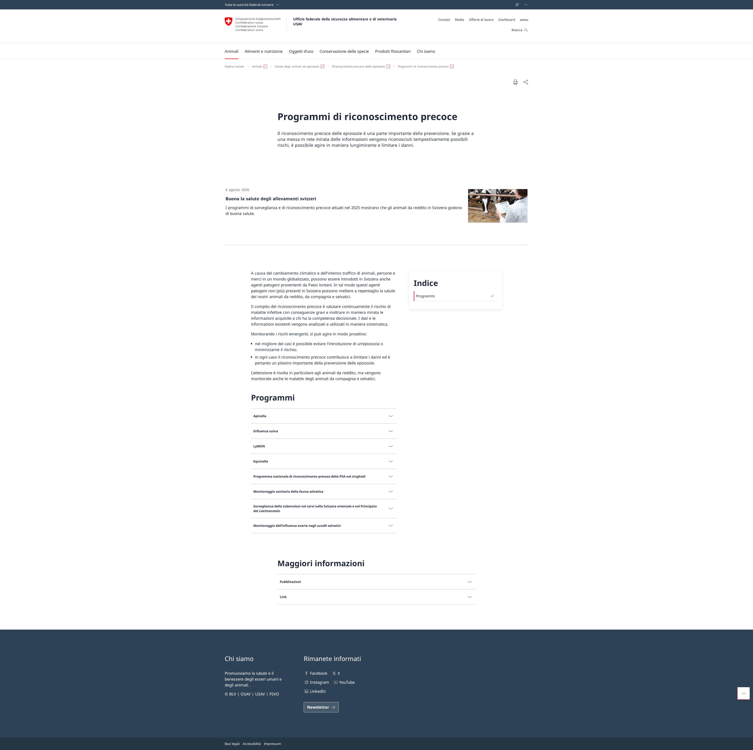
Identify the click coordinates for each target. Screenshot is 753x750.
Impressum (272, 744)
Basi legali (232, 744)
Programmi (425, 296)
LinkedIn (318, 691)
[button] (232, 51)
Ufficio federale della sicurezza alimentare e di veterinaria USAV (345, 21)
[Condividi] (525, 82)
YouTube (347, 682)
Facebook (318, 673)
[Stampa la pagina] (515, 82)
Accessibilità (252, 744)
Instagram (319, 682)
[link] (376, 213)
